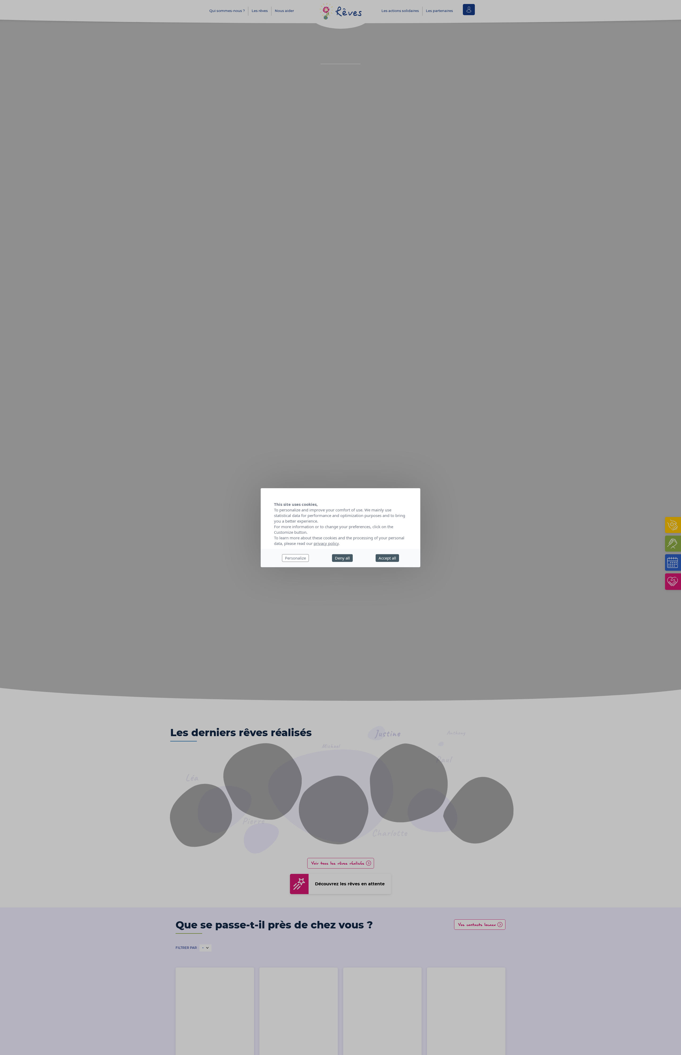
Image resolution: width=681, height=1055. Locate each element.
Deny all (342, 557)
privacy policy (326, 543)
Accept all (387, 557)
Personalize (295, 557)
